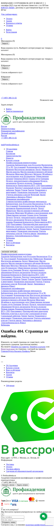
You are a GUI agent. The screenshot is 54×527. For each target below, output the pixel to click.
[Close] (2, 361)
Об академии (11, 149)
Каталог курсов (12, 160)
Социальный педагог (31, 188)
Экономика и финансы (16, 197)
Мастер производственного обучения (36, 172)
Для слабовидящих (9, 14)
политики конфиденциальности (39, 525)
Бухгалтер (36, 165)
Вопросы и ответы (14, 23)
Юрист (29, 197)
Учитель (42, 192)
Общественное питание (16, 215)
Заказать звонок (8, 485)
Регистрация (11, 32)
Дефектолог (48, 167)
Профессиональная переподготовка (21, 163)
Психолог (10, 188)
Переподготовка (8, 129)
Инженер (10, 169)
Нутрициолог (30, 176)
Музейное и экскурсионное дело (38, 213)
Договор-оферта (13, 469)
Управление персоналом (27, 192)
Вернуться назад (8, 349)
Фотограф (35, 195)
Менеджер (19, 174)
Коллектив (10, 153)
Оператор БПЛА (21, 179)
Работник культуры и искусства (19, 227)
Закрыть (5, 43)
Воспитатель (46, 165)
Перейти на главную (20, 347)
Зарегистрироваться (14, 111)
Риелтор (18, 188)
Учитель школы (29, 233)
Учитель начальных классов (18, 195)
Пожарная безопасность (23, 222)
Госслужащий (20, 167)
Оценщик (45, 179)
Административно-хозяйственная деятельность (26, 201)
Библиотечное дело (23, 165)
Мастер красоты (13, 172)
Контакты (10, 245)
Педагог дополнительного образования (23, 181)
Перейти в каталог (38, 347)
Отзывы (9, 25)
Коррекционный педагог (26, 208)
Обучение (10, 385)
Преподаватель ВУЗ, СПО (29, 185)
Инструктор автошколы (24, 169)
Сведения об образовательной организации (24, 471)
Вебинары (10, 238)
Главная (9, 151)
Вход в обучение (13, 243)
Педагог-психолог (25, 183)
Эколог (43, 195)
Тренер (18, 190)
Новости (9, 158)
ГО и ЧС (9, 167)
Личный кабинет (8, 133)
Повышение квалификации (13, 131)
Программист (46, 185)
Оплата (9, 19)
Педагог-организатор (15, 220)
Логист (38, 169)
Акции (9, 21)
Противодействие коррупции (35, 224)
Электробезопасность (23, 236)
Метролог (37, 174)
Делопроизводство (34, 167)
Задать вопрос (22, 485)
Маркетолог (47, 169)
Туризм (24, 190)
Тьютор (31, 190)
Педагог (9, 217)
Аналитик (10, 165)
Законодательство (13, 156)
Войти (9, 30)
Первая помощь (7, 309)
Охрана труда (34, 179)
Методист (28, 174)
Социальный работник (16, 229)
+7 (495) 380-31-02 (9, 98)
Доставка (10, 464)
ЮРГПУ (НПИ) (7, 8)
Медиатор (10, 174)
